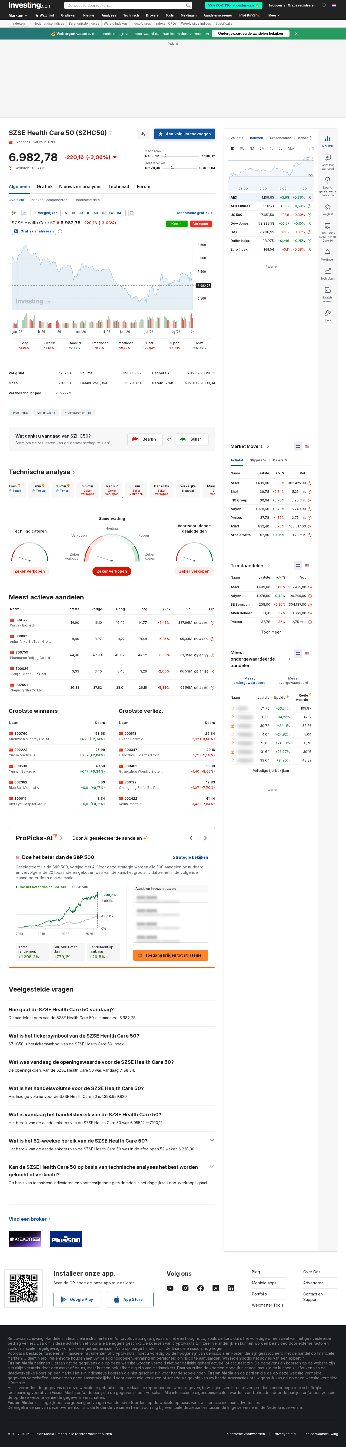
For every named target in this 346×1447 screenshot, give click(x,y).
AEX (234, 197)
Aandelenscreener (218, 15)
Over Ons (311, 1271)
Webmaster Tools (267, 1305)
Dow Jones (240, 223)
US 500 (236, 215)
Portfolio (259, 1294)
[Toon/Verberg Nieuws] (131, 213)
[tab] (15, 490)
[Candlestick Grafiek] (14, 213)
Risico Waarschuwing (321, 1434)
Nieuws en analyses (80, 186)
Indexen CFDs (166, 23)
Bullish (196, 439)
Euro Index (239, 249)
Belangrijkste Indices (84, 23)
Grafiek (45, 186)
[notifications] (324, 5)
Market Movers (247, 446)
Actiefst (237, 460)
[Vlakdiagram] (24, 213)
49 (89, 412)
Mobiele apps (264, 1283)
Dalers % (280, 460)
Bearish (149, 439)
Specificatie (223, 23)
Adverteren (313, 1283)
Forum (143, 186)
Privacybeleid (285, 1434)
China (51, 412)
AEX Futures (240, 206)
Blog (256, 1271)
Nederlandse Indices (49, 23)
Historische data (87, 200)
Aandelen (305, 138)
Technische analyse (39, 472)
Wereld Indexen (115, 23)
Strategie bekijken (190, 857)
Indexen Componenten (49, 200)
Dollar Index (240, 241)
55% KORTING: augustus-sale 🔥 (233, 5)
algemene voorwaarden (246, 1434)
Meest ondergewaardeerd (249, 680)
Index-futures (141, 23)
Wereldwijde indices (196, 23)
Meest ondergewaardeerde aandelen (253, 659)
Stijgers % (258, 460)
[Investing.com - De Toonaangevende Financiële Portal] (30, 5)
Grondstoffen (280, 138)
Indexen (18, 23)
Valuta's (237, 138)
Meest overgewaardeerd (293, 680)
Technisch (119, 186)
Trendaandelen (247, 565)
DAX (234, 232)
